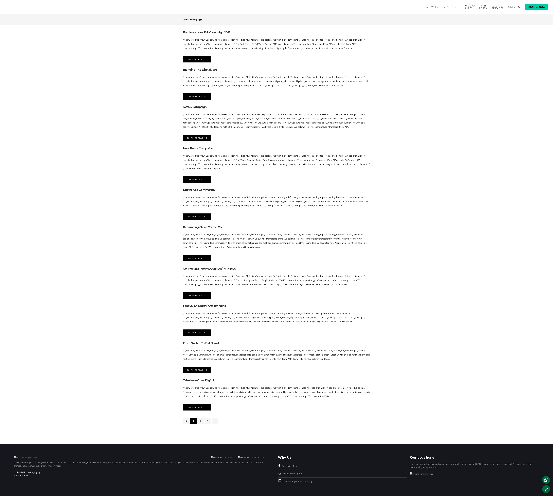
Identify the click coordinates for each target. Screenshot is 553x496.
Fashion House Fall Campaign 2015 (206, 32)
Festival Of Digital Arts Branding (204, 306)
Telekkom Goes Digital (198, 380)
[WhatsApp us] (546, 480)
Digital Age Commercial (199, 190)
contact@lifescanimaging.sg (27, 472)
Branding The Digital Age (200, 69)
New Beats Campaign (198, 148)
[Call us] (546, 489)
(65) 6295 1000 (21, 475)
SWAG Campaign (195, 107)
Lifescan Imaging (192, 19)
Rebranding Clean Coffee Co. (202, 227)
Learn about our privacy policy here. (44, 465)
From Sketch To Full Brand (201, 343)
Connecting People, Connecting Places (209, 268)
